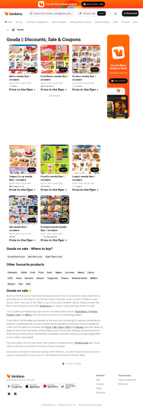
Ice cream (69, 272)
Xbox (28, 284)
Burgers (11, 284)
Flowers (65, 278)
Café (54, 327)
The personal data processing (90, 405)
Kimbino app (81, 342)
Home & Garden (59, 22)
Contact (100, 384)
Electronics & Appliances (37, 22)
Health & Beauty (102, 22)
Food (32, 272)
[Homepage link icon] (63, 364)
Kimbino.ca (45, 305)
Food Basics (81, 311)
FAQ (98, 379)
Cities (135, 22)
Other (115, 22)
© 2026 (48, 405)
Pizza (41, 272)
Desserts (29, 278)
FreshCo (11, 314)
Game (19, 278)
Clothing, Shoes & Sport (80, 22)
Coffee (24, 272)
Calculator (12, 272)
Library (90, 272)
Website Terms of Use (67, 405)
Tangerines (52, 278)
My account (131, 13)
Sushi (49, 272)
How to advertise (127, 379)
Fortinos (93, 311)
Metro (28, 314)
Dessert (40, 278)
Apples (58, 272)
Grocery (19, 22)
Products (125, 22)
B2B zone (123, 384)
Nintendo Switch (79, 278)
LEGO (10, 278)
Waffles (93, 278)
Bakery (81, 272)
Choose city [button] (89, 13)
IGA (18, 314)
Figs (21, 284)
